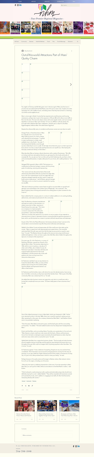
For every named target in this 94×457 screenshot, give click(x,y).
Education (70, 41)
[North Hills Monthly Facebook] (15, 5)
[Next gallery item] (71, 84)
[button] (77, 41)
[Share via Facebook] (22, 385)
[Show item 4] (26, 93)
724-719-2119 (24, 450)
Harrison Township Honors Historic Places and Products (23, 414)
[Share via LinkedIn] (29, 385)
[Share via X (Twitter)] (25, 385)
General (23, 381)
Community (24, 41)
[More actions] (71, 51)
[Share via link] (32, 385)
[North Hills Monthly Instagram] (18, 5)
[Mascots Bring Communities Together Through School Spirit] (47, 405)
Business (31, 41)
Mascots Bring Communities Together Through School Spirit (46, 414)
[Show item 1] (26, 67)
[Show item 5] (26, 102)
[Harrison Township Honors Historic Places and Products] (25, 405)
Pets (54, 41)
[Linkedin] (20, 5)
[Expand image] (51, 84)
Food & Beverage (61, 41)
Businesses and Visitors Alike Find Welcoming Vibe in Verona (69, 414)
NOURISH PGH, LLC (48, 445)
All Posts (17, 41)
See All (77, 397)
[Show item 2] (26, 76)
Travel (48, 41)
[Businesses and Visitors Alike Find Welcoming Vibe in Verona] (69, 405)
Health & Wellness (40, 41)
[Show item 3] (26, 84)
